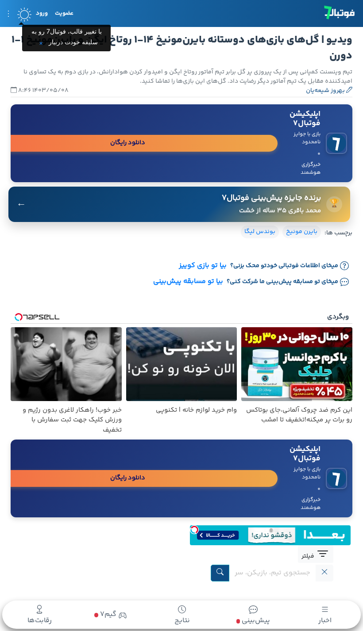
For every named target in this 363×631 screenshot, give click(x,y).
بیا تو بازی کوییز (203, 265)
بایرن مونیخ (301, 232)
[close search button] (324, 573)
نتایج (182, 620)
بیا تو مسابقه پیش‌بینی (188, 281)
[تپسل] (194, 529)
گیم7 (107, 614)
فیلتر (308, 556)
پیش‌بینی (255, 620)
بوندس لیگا (259, 232)
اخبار (325, 620)
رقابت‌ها (39, 620)
